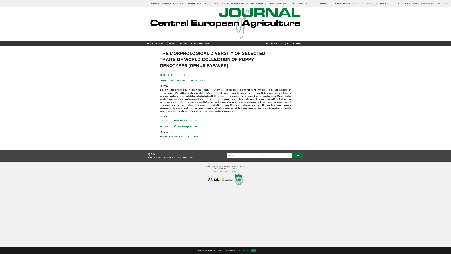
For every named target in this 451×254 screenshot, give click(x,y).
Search (184, 43)
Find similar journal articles (188, 126)
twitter (195, 136)
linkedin (173, 136)
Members (297, 43)
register (192, 157)
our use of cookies (243, 251)
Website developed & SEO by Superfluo (225, 168)
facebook (185, 136)
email (164, 136)
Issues (173, 43)
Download (167, 126)
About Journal (158, 43)
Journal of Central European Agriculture (221, 166)
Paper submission (270, 43)
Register (285, 43)
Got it (253, 251)
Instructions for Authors (200, 43)
